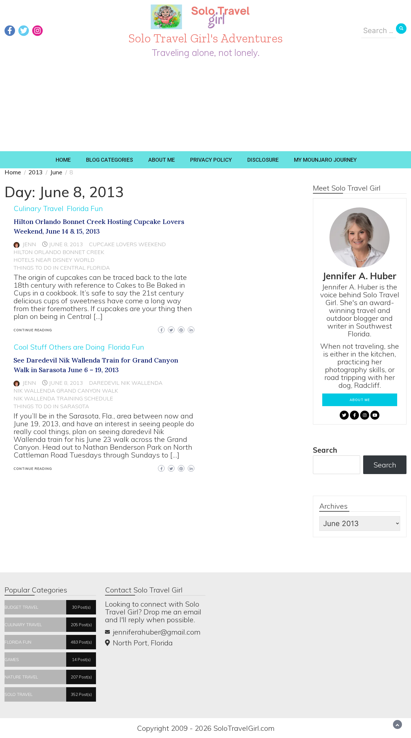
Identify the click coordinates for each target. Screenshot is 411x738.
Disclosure (263, 160)
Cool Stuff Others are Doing (59, 346)
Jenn (29, 244)
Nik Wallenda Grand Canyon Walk (66, 390)
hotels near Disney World (54, 259)
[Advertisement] (205, 106)
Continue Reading (33, 330)
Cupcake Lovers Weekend (127, 244)
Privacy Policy (211, 160)
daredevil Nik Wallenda (125, 382)
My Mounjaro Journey (325, 160)
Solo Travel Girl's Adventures (205, 38)
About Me (161, 160)
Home (63, 160)
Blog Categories (109, 160)
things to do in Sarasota (51, 406)
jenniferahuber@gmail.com (156, 631)
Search (325, 450)
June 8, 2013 (66, 244)
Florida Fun (85, 208)
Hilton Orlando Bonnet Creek (59, 252)
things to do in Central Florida (62, 267)
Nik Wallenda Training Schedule (63, 398)
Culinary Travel (38, 208)
